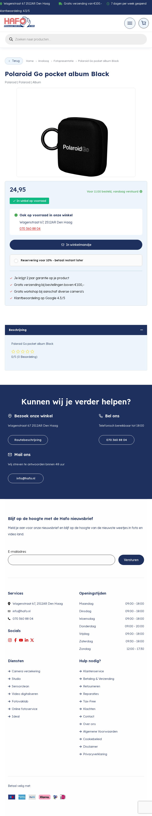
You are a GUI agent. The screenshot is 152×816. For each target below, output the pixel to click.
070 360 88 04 (30, 229)
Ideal (16, 716)
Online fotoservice (24, 709)
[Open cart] (144, 23)
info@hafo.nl (25, 478)
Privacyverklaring (95, 754)
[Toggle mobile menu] (129, 23)
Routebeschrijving (27, 440)
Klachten (89, 709)
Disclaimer (90, 746)
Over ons (89, 724)
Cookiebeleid (92, 739)
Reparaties (91, 694)
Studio (16, 679)
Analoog (43, 61)
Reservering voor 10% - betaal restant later (52, 260)
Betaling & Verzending (98, 679)
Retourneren (91, 686)
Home (29, 61)
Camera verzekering (26, 671)
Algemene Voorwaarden (100, 731)
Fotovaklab (20, 701)
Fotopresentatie (63, 61)
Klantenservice (93, 671)
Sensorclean (20, 686)
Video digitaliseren (25, 694)
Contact (88, 716)
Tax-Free (89, 701)
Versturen (131, 560)
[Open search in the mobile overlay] (76, 38)
